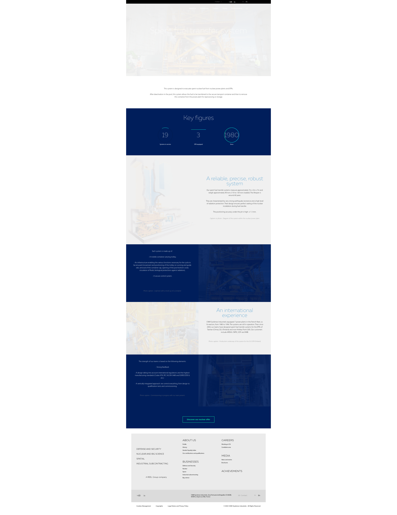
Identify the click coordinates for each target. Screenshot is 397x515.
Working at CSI (226, 444)
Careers (215, 8)
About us (192, 8)
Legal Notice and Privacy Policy (178, 506)
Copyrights (159, 506)
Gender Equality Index (189, 450)
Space (184, 472)
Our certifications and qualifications (193, 453)
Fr (243, 2)
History (185, 447)
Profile (184, 444)
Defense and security (148, 449)
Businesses (204, 8)
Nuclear (185, 469)
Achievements (236, 8)
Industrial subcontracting (152, 463)
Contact (217, 2)
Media (224, 8)
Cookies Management (143, 506)
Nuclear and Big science (150, 454)
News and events (227, 460)
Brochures (225, 463)
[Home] (150, 14)
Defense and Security (189, 466)
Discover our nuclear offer (198, 419)
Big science (186, 478)
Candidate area (226, 447)
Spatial (140, 458)
